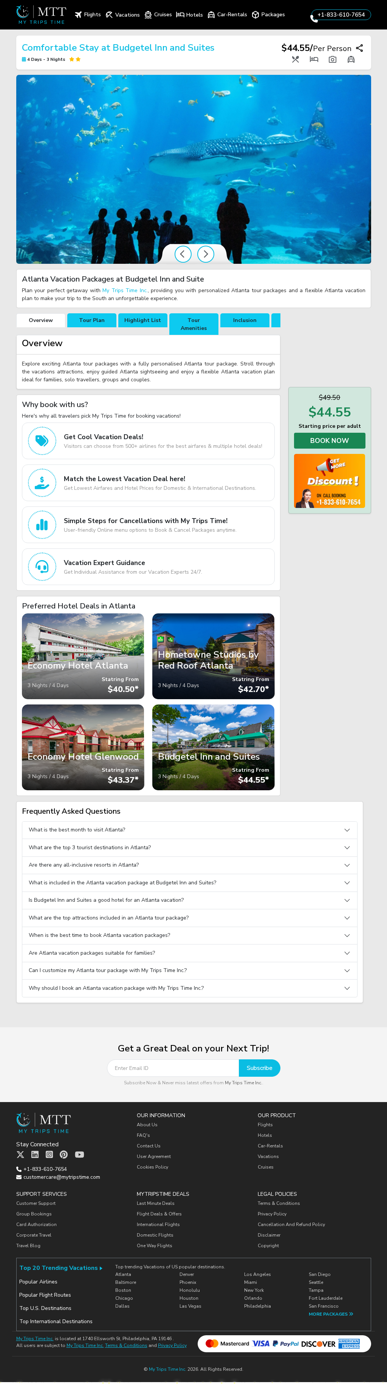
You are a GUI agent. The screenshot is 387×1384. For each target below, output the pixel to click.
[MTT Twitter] (20, 1155)
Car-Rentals (270, 1146)
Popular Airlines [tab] (38, 1281)
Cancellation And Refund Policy (291, 1224)
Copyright (269, 1246)
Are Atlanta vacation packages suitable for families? (92, 953)
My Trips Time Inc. (125, 290)
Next (205, 254)
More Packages (329, 1314)
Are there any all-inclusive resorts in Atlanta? (84, 864)
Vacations (268, 1156)
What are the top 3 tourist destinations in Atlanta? (90, 847)
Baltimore (125, 1282)
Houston (189, 1298)
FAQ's (143, 1135)
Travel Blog (28, 1246)
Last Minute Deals (156, 1203)
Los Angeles (257, 1274)
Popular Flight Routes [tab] (45, 1295)
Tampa (316, 1290)
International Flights (158, 1224)
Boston (123, 1290)
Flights (265, 1125)
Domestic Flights (155, 1235)
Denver (187, 1274)
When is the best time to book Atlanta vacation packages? (99, 935)
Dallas (122, 1306)
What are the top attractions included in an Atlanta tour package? (109, 917)
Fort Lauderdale (325, 1298)
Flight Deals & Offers (159, 1214)
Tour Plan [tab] (92, 320)
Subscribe (259, 1068)
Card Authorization (36, 1224)
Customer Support (36, 1203)
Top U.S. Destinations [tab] (45, 1308)
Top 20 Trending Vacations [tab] (58, 1268)
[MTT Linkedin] (35, 1155)
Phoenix (188, 1282)
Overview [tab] (41, 320)
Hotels (265, 1135)
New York (254, 1290)
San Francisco (324, 1306)
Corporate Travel (33, 1235)
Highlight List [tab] (142, 320)
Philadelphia (257, 1306)
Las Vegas (190, 1306)
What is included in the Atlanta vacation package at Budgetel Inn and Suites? (122, 882)
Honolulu (190, 1290)
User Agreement (154, 1156)
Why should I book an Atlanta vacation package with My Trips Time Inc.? (116, 988)
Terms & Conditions (279, 1203)
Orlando (253, 1298)
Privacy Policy (272, 1214)
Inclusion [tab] (245, 320)
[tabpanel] (148, 362)
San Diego (320, 1274)
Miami (250, 1282)
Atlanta (123, 1274)
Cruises (266, 1167)
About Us (147, 1125)
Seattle (316, 1282)
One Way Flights (154, 1246)
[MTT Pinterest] (64, 1155)
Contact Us (149, 1146)
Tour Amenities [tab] (194, 324)
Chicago (124, 1298)
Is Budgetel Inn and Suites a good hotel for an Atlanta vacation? (106, 900)
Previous (183, 254)
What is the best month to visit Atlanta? (77, 829)
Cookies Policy (152, 1167)
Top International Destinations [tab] (56, 1321)
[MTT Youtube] (79, 1155)
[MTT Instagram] (49, 1155)
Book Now (329, 440)
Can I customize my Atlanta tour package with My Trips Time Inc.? (108, 970)
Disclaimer (269, 1235)
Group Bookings (34, 1214)
